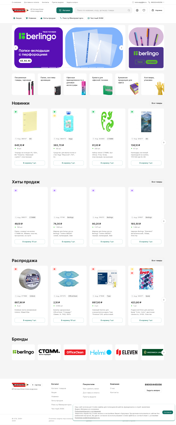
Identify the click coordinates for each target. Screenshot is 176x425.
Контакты (45, 2)
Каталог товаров (58, 388)
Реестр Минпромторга (61, 404)
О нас (112, 388)
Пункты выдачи (58, 2)
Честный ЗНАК (57, 409)
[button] (156, 2)
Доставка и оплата (31, 2)
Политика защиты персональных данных (61, 420)
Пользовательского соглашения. (88, 411)
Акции (54, 392)
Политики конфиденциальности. (87, 418)
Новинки (55, 396)
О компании (16, 2)
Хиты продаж (57, 400)
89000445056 (153, 384)
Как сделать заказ (91, 388)
